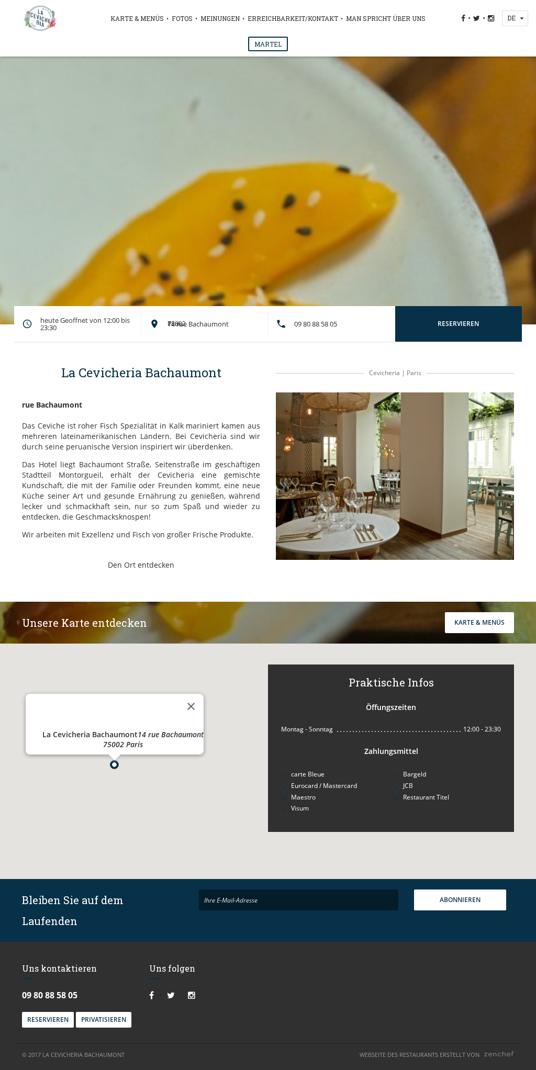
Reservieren (48, 1019)
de (511, 18)
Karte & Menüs (137, 18)
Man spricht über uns (386, 18)
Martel (268, 44)
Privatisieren (103, 1019)
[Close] (191, 706)
